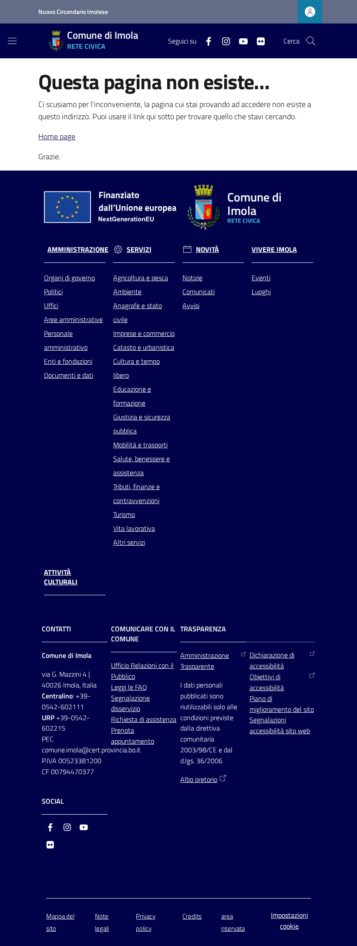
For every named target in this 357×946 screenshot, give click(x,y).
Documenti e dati (68, 375)
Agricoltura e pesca (140, 277)
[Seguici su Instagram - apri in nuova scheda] (222, 40)
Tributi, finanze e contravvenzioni (136, 493)
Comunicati (198, 291)
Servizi (139, 250)
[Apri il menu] (12, 41)
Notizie (192, 277)
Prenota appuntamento (132, 735)
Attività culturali (60, 577)
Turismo (124, 514)
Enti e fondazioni (68, 361)
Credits (192, 916)
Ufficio (121, 665)
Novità (207, 250)
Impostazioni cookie (289, 920)
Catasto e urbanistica (143, 347)
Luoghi (261, 291)
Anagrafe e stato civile (137, 312)
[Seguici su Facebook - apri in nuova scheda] (205, 40)
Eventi (261, 277)
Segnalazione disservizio (130, 703)
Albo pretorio (198, 779)
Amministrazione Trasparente (204, 660)
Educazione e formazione (132, 396)
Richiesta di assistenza (143, 719)
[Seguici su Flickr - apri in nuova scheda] (257, 40)
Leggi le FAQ (129, 687)
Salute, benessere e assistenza (141, 465)
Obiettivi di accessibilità (266, 682)
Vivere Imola (274, 250)
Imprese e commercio (144, 333)
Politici (53, 291)
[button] (311, 41)
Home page (56, 136)
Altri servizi (129, 542)
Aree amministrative (73, 319)
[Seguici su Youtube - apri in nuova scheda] (240, 40)
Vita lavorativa (134, 528)
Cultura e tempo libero (136, 368)
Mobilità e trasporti (140, 444)
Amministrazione (77, 250)
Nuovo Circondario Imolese (73, 11)
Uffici (51, 305)
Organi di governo (69, 277)
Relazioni (144, 665)
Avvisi (190, 305)
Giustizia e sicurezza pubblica (141, 424)
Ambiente (127, 291)
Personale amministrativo (66, 340)
